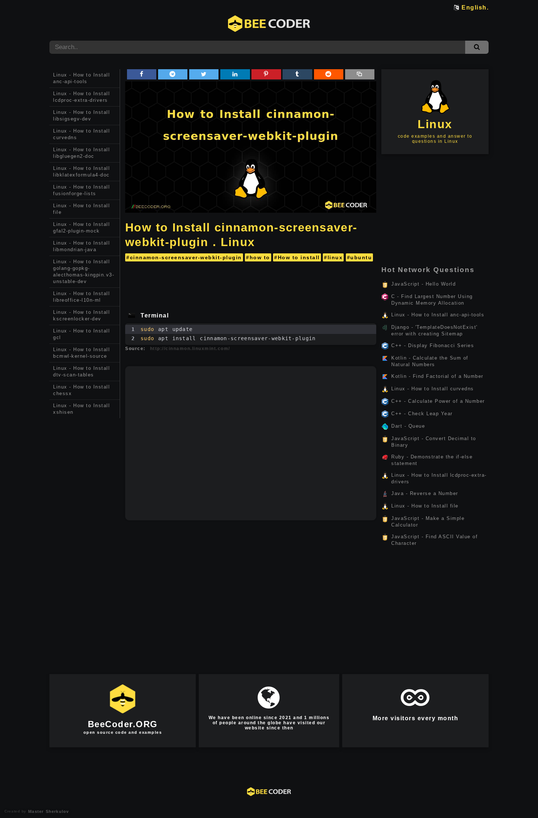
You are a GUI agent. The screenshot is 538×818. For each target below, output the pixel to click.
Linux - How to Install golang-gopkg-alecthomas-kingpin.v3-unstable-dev (83, 271)
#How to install (297, 257)
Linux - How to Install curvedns (81, 134)
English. (475, 7)
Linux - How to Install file (81, 209)
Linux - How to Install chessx (81, 390)
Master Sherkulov (47, 811)
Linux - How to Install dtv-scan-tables (81, 371)
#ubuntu (359, 257)
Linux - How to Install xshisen (81, 409)
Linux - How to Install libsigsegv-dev (81, 115)
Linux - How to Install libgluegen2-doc (81, 153)
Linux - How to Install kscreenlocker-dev (81, 315)
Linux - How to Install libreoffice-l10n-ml (81, 297)
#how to (258, 257)
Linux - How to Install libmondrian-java (81, 246)
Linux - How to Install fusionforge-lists (81, 190)
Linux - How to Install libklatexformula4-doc (81, 172)
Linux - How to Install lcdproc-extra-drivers (81, 97)
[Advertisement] (84, 532)
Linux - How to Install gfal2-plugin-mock (81, 228)
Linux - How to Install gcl (81, 334)
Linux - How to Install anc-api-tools (81, 78)
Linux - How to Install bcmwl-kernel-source (81, 353)
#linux (333, 257)
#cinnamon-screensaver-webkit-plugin (184, 257)
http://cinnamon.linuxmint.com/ (190, 348)
